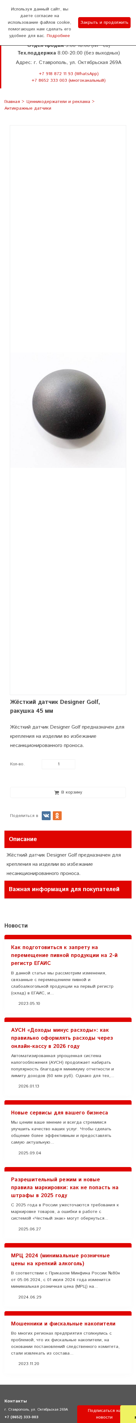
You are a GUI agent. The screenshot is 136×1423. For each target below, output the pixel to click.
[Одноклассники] (57, 815)
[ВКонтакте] (46, 815)
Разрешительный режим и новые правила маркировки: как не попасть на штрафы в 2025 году (65, 1187)
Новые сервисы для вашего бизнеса (59, 1113)
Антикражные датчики (27, 108)
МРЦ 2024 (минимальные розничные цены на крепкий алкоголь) (60, 1259)
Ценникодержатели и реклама (59, 102)
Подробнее (58, 36)
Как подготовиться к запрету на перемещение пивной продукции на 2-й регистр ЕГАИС (64, 955)
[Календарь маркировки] (120, 910)
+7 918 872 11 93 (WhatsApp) (69, 74)
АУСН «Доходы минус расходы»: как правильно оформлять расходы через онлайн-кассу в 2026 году (62, 1038)
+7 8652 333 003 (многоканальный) (69, 80)
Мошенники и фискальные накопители (63, 1324)
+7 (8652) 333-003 (21, 1417)
